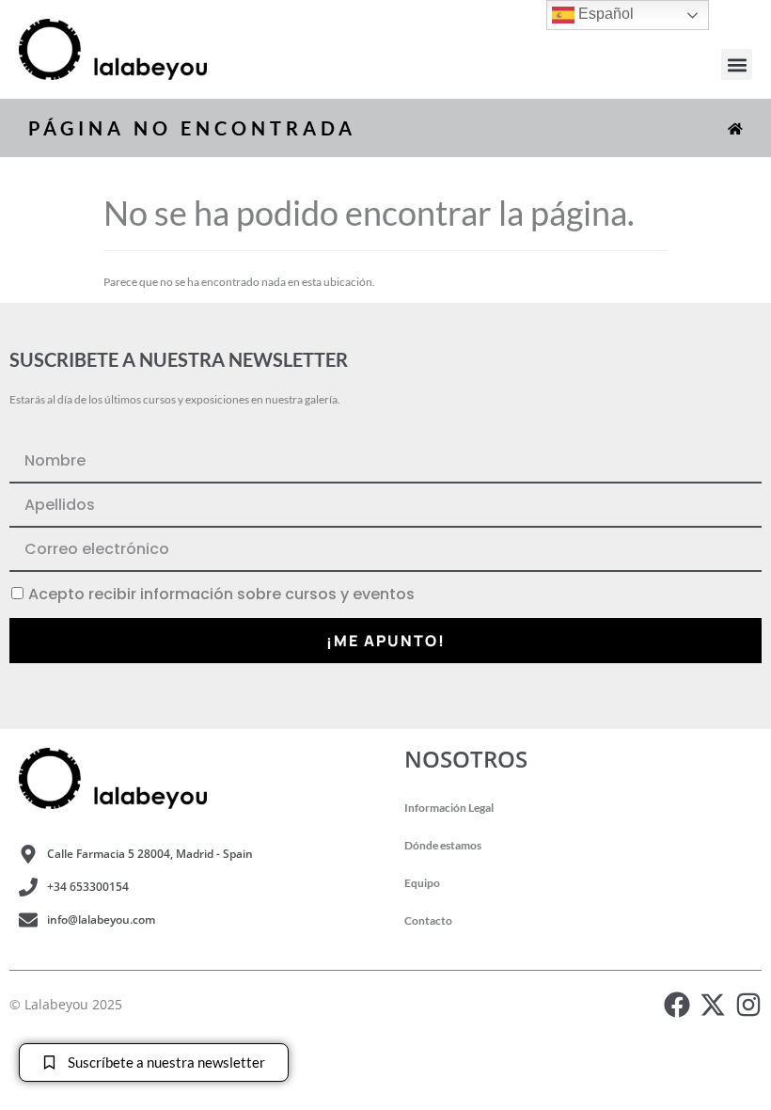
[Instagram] (748, 1004)
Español (604, 14)
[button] (736, 64)
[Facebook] (677, 1004)
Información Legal (449, 808)
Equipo (422, 883)
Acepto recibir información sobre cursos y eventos (221, 594)
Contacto (428, 920)
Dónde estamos (442, 845)
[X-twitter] (713, 1004)
